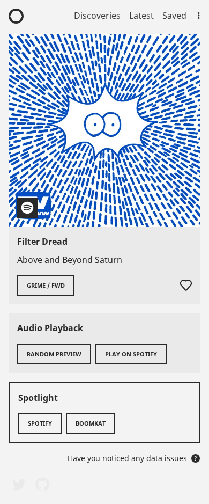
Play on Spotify (131, 354)
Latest (141, 15)
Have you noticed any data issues (132, 458)
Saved (174, 15)
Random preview (54, 354)
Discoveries (97, 15)
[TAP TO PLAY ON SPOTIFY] (104, 130)
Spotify (40, 423)
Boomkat (91, 423)
